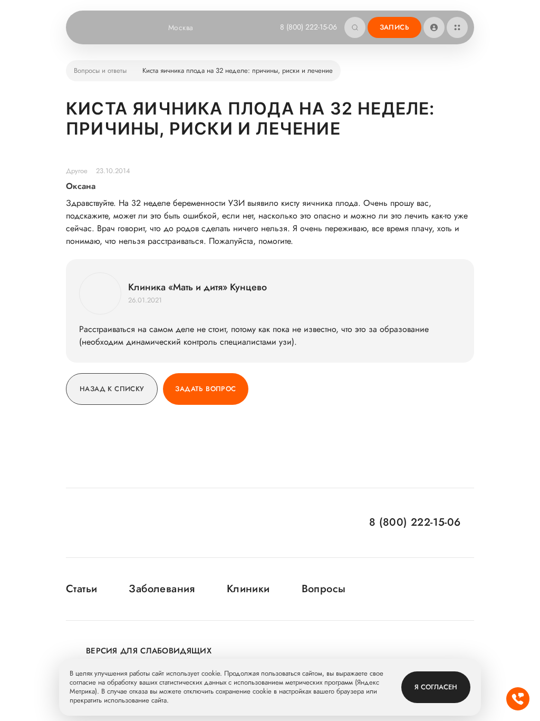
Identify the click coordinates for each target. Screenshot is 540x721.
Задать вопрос (205, 389)
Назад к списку (112, 389)
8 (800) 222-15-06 (308, 27)
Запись (394, 27)
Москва (181, 27)
